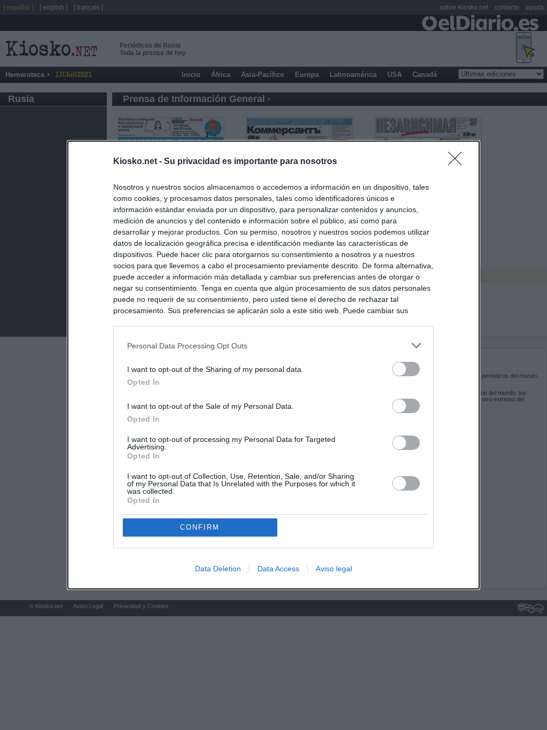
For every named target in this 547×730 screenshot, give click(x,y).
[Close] (458, 162)
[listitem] (273, 345)
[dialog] (273, 365)
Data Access (278, 568)
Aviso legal (334, 568)
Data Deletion (218, 568)
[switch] (406, 369)
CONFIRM (200, 527)
